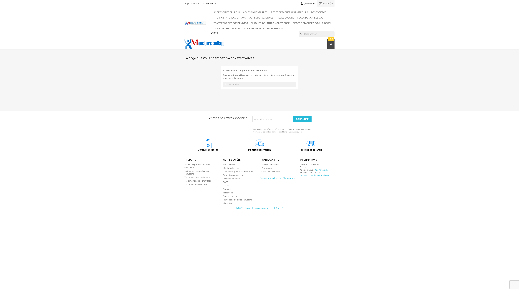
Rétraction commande (233, 175)
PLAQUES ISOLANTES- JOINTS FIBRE (270, 23)
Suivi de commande (270, 164)
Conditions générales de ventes (238, 171)
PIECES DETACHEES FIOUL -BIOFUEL (312, 23)
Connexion (267, 168)
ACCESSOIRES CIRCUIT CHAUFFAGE (263, 28)
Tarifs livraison (229, 164)
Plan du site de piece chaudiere (237, 199)
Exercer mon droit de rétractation (277, 178)
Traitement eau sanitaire (195, 184)
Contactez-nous (231, 196)
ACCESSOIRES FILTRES (255, 12)
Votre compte (270, 159)
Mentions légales (231, 168)
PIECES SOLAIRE (285, 17)
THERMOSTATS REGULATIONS (230, 17)
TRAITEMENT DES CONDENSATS (231, 23)
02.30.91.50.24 (208, 3)
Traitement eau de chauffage (197, 181)
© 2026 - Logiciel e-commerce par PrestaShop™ (259, 208)
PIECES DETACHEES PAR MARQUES (289, 12)
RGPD (225, 182)
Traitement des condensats (197, 177)
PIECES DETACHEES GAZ (310, 17)
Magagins (227, 203)
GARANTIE (227, 185)
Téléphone (228, 192)
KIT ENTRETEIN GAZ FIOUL (227, 28)
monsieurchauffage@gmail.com (314, 175)
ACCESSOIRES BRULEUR (227, 12)
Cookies (227, 189)
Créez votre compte (271, 171)
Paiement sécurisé (231, 178)
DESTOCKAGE (318, 12)
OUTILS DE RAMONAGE (261, 17)
